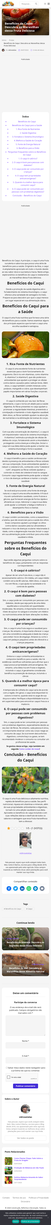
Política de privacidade (30, 1221)
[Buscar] (37, 3)
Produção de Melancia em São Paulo (29, 1168)
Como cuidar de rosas (29, 749)
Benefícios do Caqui (27, 121)
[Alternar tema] (45, 4)
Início (4, 40)
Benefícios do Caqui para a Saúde (27, 125)
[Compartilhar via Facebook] (9, 888)
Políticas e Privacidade (39, 1197)
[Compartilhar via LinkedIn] (22, 888)
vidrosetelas (12, 50)
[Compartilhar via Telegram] (35, 888)
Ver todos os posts (25, 1138)
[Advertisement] (25, 85)
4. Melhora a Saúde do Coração (28, 140)
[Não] (48, 1217)
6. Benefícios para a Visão (28, 148)
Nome (25, 1041)
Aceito (15, 1221)
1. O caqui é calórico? (28, 158)
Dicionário (25, 1201)
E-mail (25, 1056)
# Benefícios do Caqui (12, 909)
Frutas (8, 18)
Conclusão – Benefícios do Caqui (27, 195)
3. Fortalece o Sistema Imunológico (28, 136)
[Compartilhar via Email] (42, 888)
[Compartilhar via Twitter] (15, 888)
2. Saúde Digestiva (28, 133)
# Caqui (29, 909)
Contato (6, 1197)
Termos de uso (19, 1197)
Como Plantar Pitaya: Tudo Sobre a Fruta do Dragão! (28, 1159)
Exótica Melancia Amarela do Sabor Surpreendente (28, 1178)
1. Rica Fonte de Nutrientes (28, 129)
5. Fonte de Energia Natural (28, 144)
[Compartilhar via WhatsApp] (28, 888)
